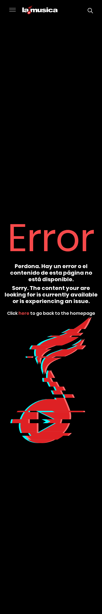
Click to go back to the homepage (51, 313)
